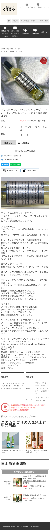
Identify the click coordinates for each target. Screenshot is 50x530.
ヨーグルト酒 (25, 21)
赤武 (9, 21)
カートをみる (38, 7)
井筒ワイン (34, 21)
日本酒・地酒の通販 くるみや (5, 33)
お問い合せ (25, 33)
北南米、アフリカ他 (16, 51)
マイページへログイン (26, 7)
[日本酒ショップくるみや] (9, 14)
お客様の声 (35, 33)
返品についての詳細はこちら (13, 155)
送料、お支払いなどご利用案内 (15, 33)
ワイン (5, 51)
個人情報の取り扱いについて (11, 526)
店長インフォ (45, 33)
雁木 (41, 21)
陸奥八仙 (15, 21)
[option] (13, 444)
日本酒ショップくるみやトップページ (19, 416)
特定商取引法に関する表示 (31, 526)
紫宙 (46, 21)
